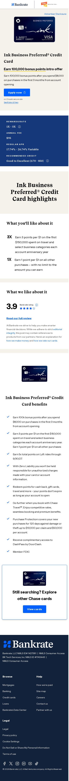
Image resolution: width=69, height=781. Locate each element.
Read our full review (18, 318)
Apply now (15, 92)
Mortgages (8, 685)
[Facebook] (4, 763)
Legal (5, 729)
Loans (6, 703)
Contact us (42, 703)
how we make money (17, 340)
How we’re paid (44, 685)
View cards (34, 609)
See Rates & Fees (11, 102)
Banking (7, 691)
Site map (41, 691)
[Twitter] (11, 763)
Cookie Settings (11, 741)
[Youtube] (30, 763)
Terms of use (9, 754)
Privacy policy (10, 735)
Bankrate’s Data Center (14, 710)
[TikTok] (37, 763)
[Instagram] (17, 763)
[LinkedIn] (24, 763)
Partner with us (44, 710)
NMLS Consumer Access (52, 653)
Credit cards (9, 697)
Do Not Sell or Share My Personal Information (26, 747)
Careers (40, 697)
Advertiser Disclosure (55, 14)
